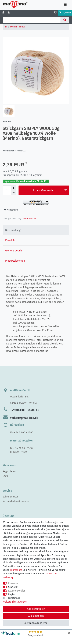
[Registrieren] (10, 13)
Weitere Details (14, 250)
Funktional (14, 598)
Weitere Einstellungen (15, 601)
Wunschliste (12, 210)
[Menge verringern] (13, 192)
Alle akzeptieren (36, 608)
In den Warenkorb (43, 190)
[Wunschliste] (55, 13)
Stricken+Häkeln (17, 27)
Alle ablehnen (36, 615)
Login (6, 476)
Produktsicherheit (15, 260)
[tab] (36, 230)
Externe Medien (17, 590)
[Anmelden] (3, 13)
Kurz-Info (10, 240)
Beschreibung (12, 230)
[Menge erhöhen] (13, 188)
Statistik (12, 587)
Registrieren (9, 471)
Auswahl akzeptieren (36, 623)
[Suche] (64, 20)
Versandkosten (29, 219)
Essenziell (13, 583)
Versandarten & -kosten (16, 501)
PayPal (11, 594)
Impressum (16, 569)
